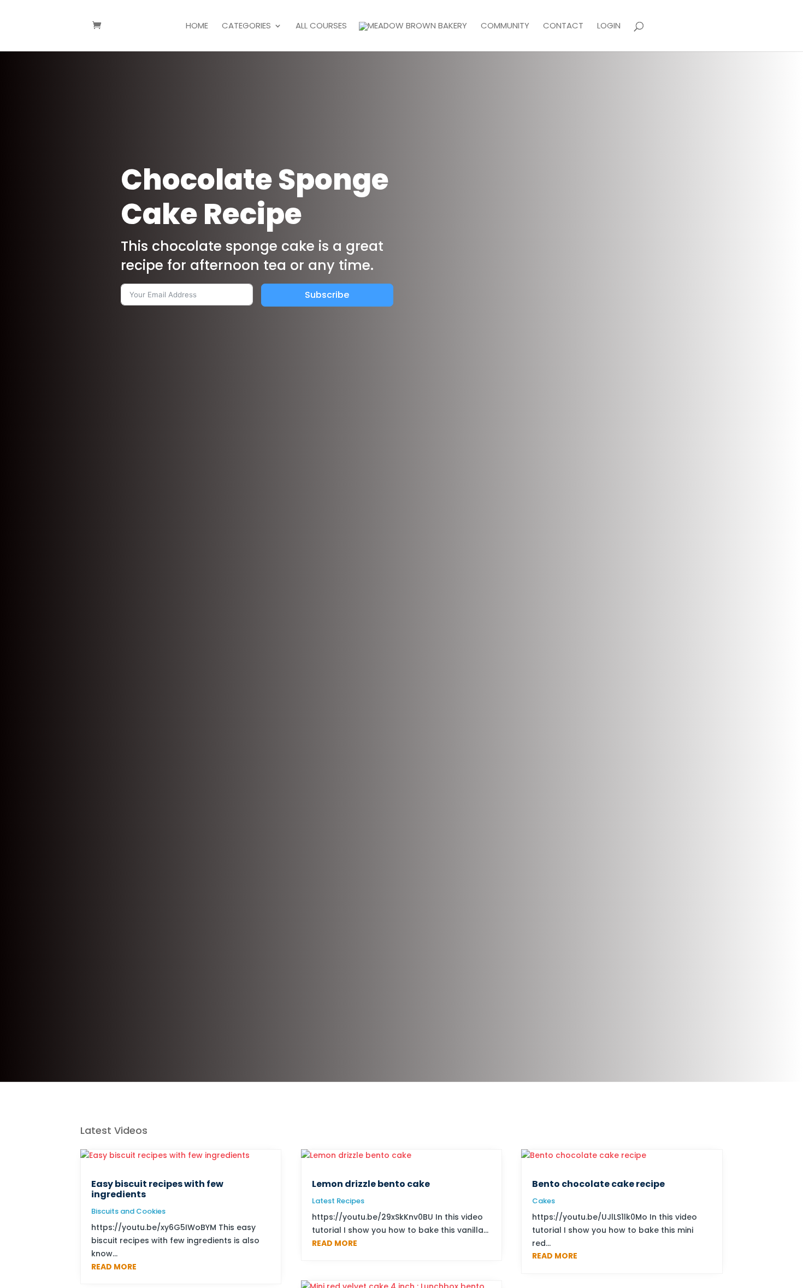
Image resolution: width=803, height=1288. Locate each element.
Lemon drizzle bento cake (371, 1184)
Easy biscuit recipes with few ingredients (157, 1189)
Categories (246, 26)
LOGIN (609, 26)
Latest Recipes (338, 1201)
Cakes (543, 1201)
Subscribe (327, 295)
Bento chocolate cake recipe (598, 1184)
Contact (563, 26)
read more (114, 1266)
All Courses (321, 26)
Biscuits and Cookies (128, 1211)
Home (197, 26)
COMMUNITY (505, 26)
